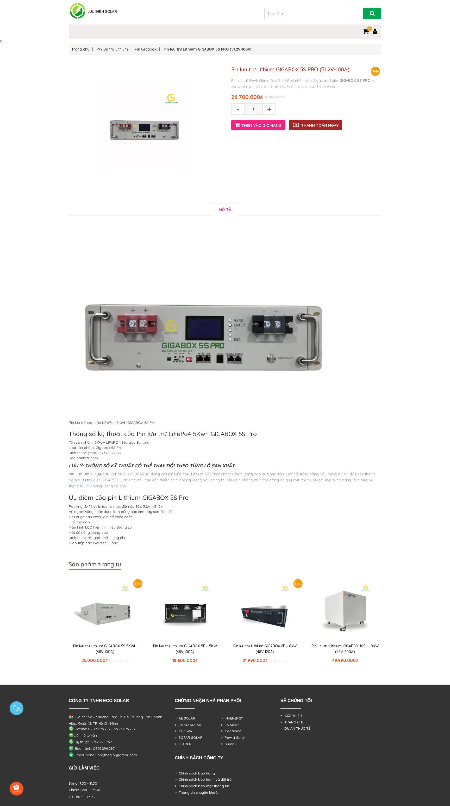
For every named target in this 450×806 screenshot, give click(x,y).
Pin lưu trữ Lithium (112, 49)
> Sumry (228, 744)
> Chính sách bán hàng (195, 773)
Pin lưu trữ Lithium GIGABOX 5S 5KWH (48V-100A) (104, 649)
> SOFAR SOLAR (189, 737)
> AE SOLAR (185, 718)
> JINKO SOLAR (188, 725)
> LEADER (183, 744)
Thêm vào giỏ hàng (261, 125)
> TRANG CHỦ (292, 722)
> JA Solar (230, 725)
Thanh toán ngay (320, 125)
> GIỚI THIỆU (291, 716)
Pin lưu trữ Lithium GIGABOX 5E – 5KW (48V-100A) (185, 649)
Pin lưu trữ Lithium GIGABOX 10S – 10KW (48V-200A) (345, 649)
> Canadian (231, 731)
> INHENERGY (232, 718)
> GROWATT (185, 731)
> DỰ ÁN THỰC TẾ (295, 728)
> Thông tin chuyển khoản (197, 792)
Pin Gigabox (146, 49)
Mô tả (225, 209)
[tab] (225, 209)
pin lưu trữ (83, 480)
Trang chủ (80, 49)
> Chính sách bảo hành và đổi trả (203, 779)
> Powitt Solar (233, 737)
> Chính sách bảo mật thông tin (202, 786)
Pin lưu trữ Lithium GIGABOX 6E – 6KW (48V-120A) (265, 649)
